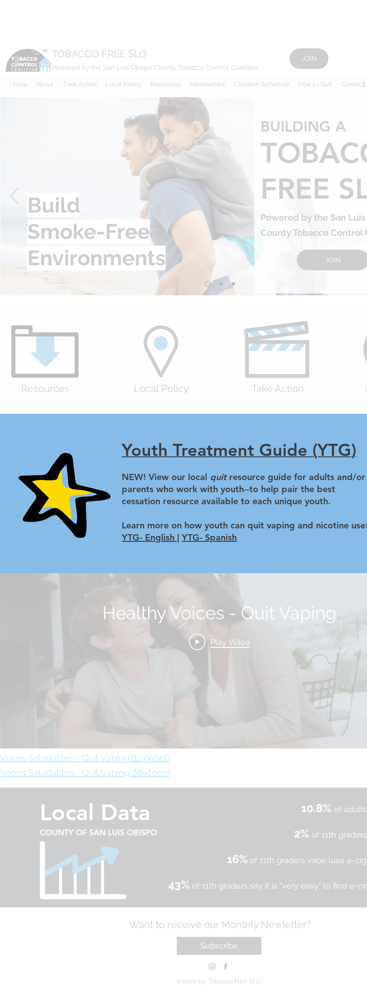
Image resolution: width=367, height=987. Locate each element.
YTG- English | (150, 537)
